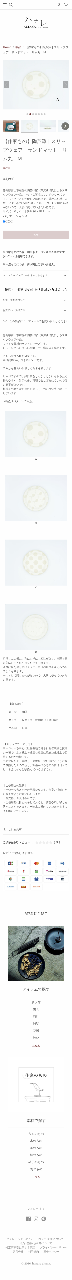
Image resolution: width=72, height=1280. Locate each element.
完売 (36, 234)
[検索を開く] (11, 5)
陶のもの (36, 1169)
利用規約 (33, 1251)
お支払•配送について (51, 1239)
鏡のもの (36, 1155)
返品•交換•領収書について (36, 1243)
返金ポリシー (51, 1251)
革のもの (36, 1148)
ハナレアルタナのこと (20, 1239)
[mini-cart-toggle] (66, 5)
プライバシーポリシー (53, 1247)
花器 (36, 1031)
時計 (36, 1016)
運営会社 (18, 1251)
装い (36, 1038)
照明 (36, 1023)
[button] (11, 126)
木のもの (36, 1141)
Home (7, 47)
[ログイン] (59, 5)
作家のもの (36, 1134)
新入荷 (36, 1002)
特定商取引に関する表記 (20, 1247)
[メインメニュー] (5, 5)
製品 (18, 47)
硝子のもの (36, 1162)
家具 (36, 1009)
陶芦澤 (6, 168)
